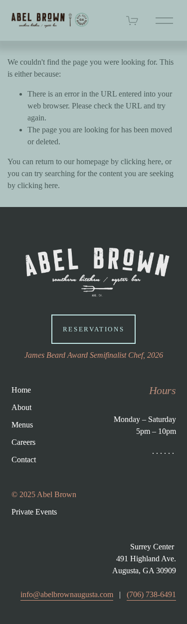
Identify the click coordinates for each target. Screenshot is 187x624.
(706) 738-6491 (151, 594)
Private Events (34, 512)
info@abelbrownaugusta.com (66, 594)
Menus (22, 424)
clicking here (141, 161)
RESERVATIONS (94, 329)
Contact (23, 459)
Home (21, 390)
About (21, 407)
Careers (23, 442)
